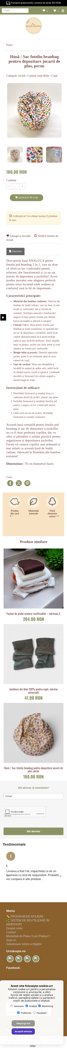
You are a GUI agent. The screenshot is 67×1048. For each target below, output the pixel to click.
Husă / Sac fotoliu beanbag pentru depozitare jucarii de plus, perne (33, 769)
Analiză (33, 1006)
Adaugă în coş (28, 197)
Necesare (19, 1006)
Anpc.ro (11, 940)
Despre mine (14, 928)
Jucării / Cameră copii (30, 75)
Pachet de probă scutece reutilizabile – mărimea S (33, 613)
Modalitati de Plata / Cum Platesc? (28, 936)
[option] (34, 110)
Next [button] (56, 514)
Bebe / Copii (50, 75)
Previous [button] (11, 514)
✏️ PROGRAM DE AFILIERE (25, 916)
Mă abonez (33, 831)
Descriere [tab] (17, 251)
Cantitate (11, 180)
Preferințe (26, 1013)
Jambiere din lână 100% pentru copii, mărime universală (33, 691)
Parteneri (41, 1013)
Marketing (47, 1006)
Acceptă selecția (23, 1031)
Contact (11, 932)
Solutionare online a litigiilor (24, 944)
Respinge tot (23, 1023)
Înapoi (9, 45)
